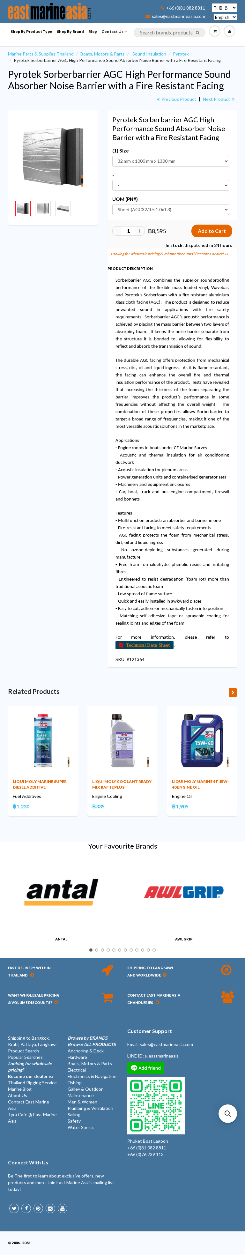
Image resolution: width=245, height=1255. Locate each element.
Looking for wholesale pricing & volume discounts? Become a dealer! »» (169, 253)
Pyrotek (181, 53)
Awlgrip (184, 939)
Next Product (217, 99)
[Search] (198, 33)
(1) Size (120, 150)
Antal (61, 939)
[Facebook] (26, 1208)
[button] (228, 1113)
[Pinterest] (38, 1208)
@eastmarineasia (162, 1055)
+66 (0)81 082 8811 (185, 8)
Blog (92, 31)
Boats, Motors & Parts (102, 53)
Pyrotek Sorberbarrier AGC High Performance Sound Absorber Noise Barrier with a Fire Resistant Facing (119, 79)
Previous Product (178, 99)
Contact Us (112, 31)
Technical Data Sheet (148, 644)
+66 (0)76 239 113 (145, 1154)
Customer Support (149, 1031)
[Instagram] (50, 1208)
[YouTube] (62, 1208)
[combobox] (169, 32)
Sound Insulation (149, 53)
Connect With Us (28, 1162)
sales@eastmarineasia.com (178, 16)
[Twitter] (14, 1208)
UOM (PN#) (125, 199)
